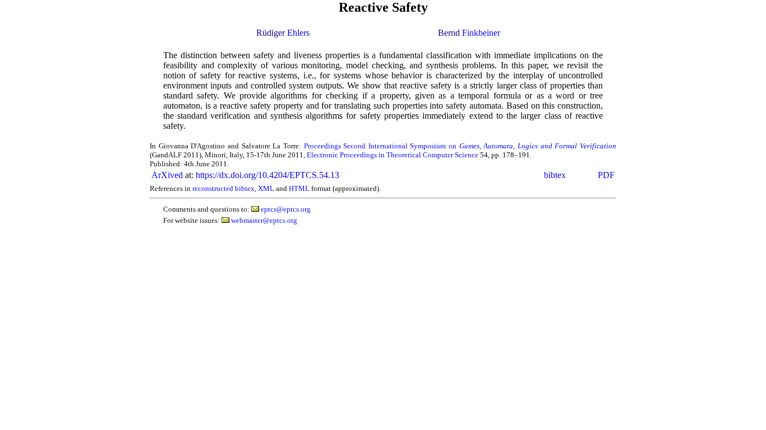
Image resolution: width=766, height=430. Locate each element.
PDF (606, 175)
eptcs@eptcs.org (286, 209)
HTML (299, 188)
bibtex (555, 175)
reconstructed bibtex (223, 188)
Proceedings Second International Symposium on (460, 146)
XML (266, 188)
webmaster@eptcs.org (264, 220)
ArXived (167, 175)
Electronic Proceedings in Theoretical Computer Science (392, 155)
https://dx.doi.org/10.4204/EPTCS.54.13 (267, 175)
